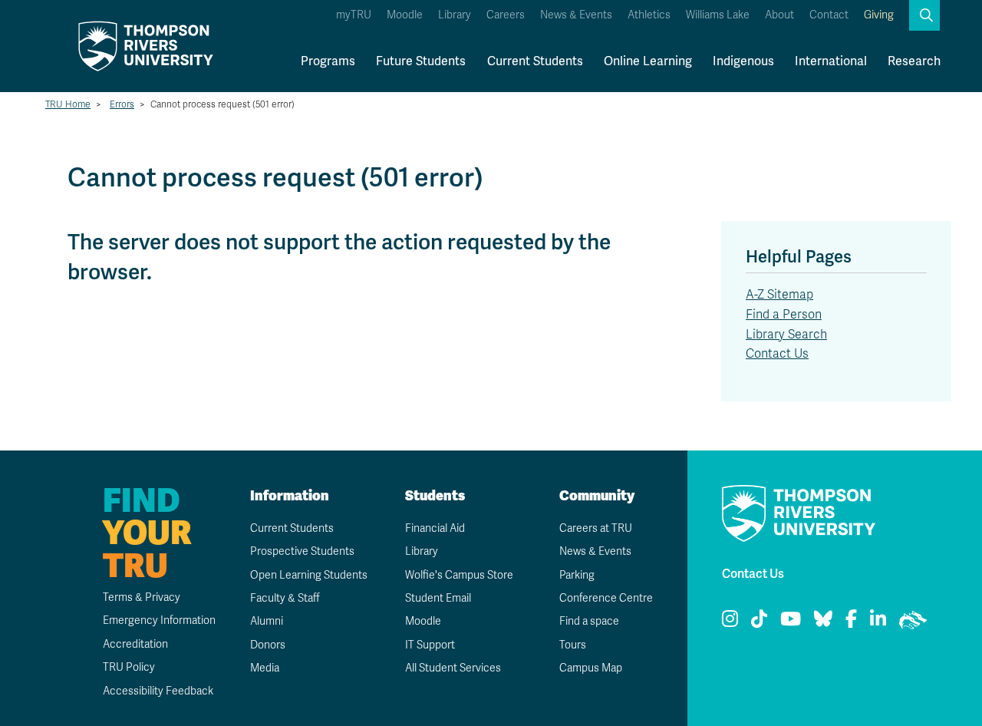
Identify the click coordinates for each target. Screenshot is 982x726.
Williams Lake (718, 14)
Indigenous (743, 61)
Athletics (649, 14)
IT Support (430, 645)
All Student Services (453, 668)
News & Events (576, 14)
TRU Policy (129, 667)
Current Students (535, 61)
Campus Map (590, 668)
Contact (829, 14)
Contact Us (777, 353)
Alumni (266, 621)
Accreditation (135, 644)
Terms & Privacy (141, 597)
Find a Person (784, 314)
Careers (505, 14)
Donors (267, 645)
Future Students (421, 61)
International (831, 61)
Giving (879, 14)
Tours (572, 645)
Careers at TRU (595, 528)
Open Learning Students (308, 575)
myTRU (353, 14)
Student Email (438, 598)
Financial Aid (435, 528)
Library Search (786, 334)
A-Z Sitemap (779, 294)
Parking (577, 575)
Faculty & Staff (285, 598)
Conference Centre (606, 598)
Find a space (589, 621)
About (779, 14)
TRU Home (68, 104)
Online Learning (648, 61)
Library (454, 14)
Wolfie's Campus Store (459, 575)
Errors (122, 104)
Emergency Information (159, 620)
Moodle (405, 14)
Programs (328, 61)
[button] (924, 15)
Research (914, 61)
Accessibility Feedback (158, 691)
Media (264, 668)
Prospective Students (302, 551)
